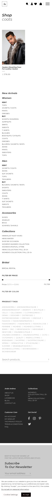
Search (46, 359)
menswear (37, 329)
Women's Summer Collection (15, 244)
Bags (4, 223)
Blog (7, 401)
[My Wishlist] (35, 4)
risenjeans (7, 340)
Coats (5, 138)
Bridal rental (9, 268)
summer (6, 346)
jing (12, 329)
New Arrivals (9, 93)
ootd (44, 335)
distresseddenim (10, 318)
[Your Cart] (40, 4)
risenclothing (33, 337)
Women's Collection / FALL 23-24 (17, 252)
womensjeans (29, 349)
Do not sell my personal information (15, 489)
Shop (7, 395)
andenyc (26, 310)
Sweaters (6, 152)
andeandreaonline (26, 307)
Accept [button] (26, 495)
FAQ (6, 427)
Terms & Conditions (14, 424)
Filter (47, 284)
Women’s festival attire (13, 247)
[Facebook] (29, 418)
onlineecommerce (11, 335)
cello (5, 312)
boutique (38, 310)
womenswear (9, 351)
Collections (8, 231)
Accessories (9, 213)
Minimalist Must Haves (12, 236)
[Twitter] (29, 424)
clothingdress (32, 312)
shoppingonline (35, 340)
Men (4, 161)
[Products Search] (27, 4)
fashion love (39, 324)
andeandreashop (11, 310)
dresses (26, 318)
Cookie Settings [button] (11, 495)
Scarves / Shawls (10, 225)
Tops (4, 105)
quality (19, 337)
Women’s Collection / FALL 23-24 (37, 394)
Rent (4, 102)
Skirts (4, 125)
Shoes (5, 217)
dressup (37, 318)
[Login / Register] (31, 4)
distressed (27, 315)
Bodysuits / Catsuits (11, 136)
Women (6, 98)
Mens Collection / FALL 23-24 (15, 250)
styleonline (32, 343)
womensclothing (11, 349)
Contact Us (10, 403)
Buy (4, 116)
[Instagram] (34, 418)
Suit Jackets (7, 174)
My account (10, 416)
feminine (6, 326)
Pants (4, 111)
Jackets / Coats (9, 108)
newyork (6, 332)
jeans (5, 329)
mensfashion (23, 329)
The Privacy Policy (13, 422)
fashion (6, 321)
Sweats (5, 127)
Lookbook (10, 398)
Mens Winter (8, 238)
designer (14, 315)
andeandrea (8, 307)
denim (5, 315)
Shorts (5, 188)
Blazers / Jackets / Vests (13, 144)
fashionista (24, 324)
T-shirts (5, 130)
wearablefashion (22, 346)
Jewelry (6, 220)
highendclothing (32, 326)
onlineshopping (31, 335)
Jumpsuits (6, 122)
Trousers (6, 179)
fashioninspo (9, 324)
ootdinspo (7, 337)
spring (5, 343)
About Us (9, 393)
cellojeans (16, 312)
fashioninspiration (22, 321)
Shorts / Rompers (10, 119)
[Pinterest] (40, 418)
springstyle (17, 343)
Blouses (6, 133)
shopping (20, 340)
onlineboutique (22, 332)
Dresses (5, 113)
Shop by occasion (10, 241)
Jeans (4, 147)
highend (17, 326)
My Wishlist (10, 419)
